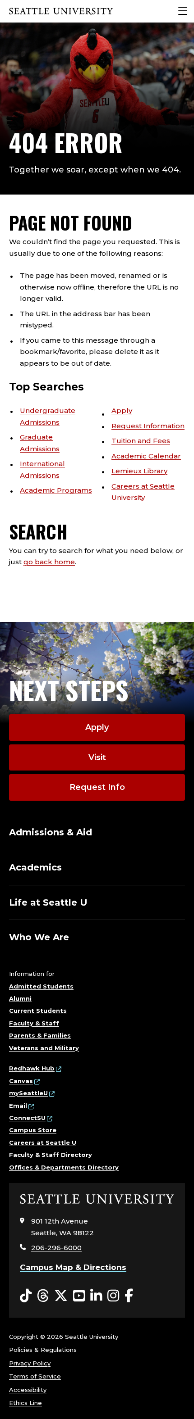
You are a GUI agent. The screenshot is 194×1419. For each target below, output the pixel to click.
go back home (49, 562)
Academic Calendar (146, 456)
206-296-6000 (56, 1247)
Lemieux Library (139, 471)
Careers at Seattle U (42, 1142)
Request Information (148, 426)
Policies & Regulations (43, 1349)
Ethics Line (25, 1402)
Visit (97, 757)
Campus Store (32, 1129)
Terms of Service (35, 1376)
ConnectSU (27, 1117)
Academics (35, 867)
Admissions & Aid (50, 832)
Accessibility (27, 1389)
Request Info (97, 787)
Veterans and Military (44, 1048)
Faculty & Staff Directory (50, 1154)
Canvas (21, 1080)
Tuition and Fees (140, 440)
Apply (121, 410)
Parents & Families (40, 1035)
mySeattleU (28, 1093)
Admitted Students (41, 986)
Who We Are (39, 937)
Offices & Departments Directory (64, 1167)
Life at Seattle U (48, 902)
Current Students (38, 1010)
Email (18, 1105)
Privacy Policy (30, 1363)
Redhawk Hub (32, 1068)
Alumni (20, 998)
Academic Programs (56, 490)
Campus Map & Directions (73, 1267)
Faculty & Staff (34, 1023)
